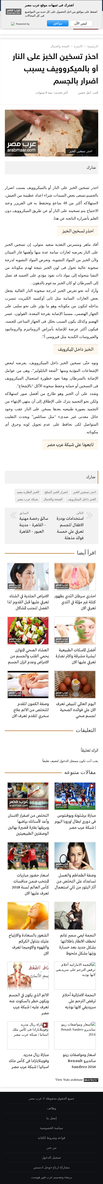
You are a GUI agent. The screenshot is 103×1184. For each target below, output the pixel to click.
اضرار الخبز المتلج (56, 492)
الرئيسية (92, 46)
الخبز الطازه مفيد (28, 492)
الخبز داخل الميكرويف (82, 499)
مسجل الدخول (68, 761)
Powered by (22, 23)
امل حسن (84, 92)
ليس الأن (80, 23)
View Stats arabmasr (69, 1079)
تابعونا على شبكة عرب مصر (70, 445)
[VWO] (10, 23)
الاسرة (78, 46)
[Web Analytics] (91, 1079)
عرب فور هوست (42, 1177)
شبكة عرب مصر (27, 499)
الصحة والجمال (59, 46)
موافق (57, 23)
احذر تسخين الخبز (84, 492)
